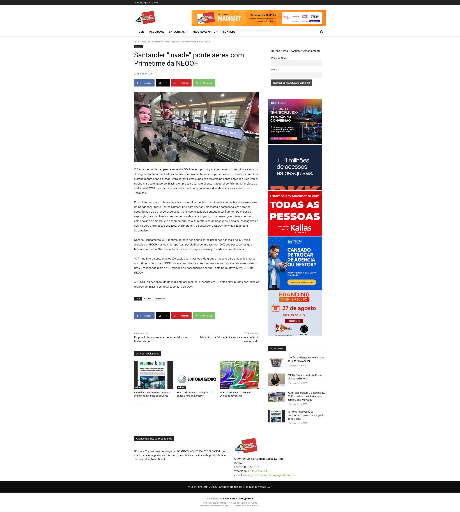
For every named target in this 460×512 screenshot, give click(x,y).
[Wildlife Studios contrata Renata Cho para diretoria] (276, 380)
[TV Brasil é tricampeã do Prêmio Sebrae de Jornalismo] (239, 374)
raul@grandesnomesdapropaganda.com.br (269, 475)
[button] (321, 32)
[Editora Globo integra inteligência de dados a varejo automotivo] (196, 374)
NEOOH (147, 298)
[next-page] (142, 404)
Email (274, 69)
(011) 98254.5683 (258, 471)
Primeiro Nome (279, 58)
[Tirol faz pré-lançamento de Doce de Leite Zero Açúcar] (276, 362)
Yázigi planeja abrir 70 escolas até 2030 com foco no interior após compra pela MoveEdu (306, 396)
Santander (160, 298)
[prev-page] (136, 404)
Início (136, 41)
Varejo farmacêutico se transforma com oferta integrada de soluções (306, 415)
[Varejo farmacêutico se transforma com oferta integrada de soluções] (153, 374)
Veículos (146, 41)
